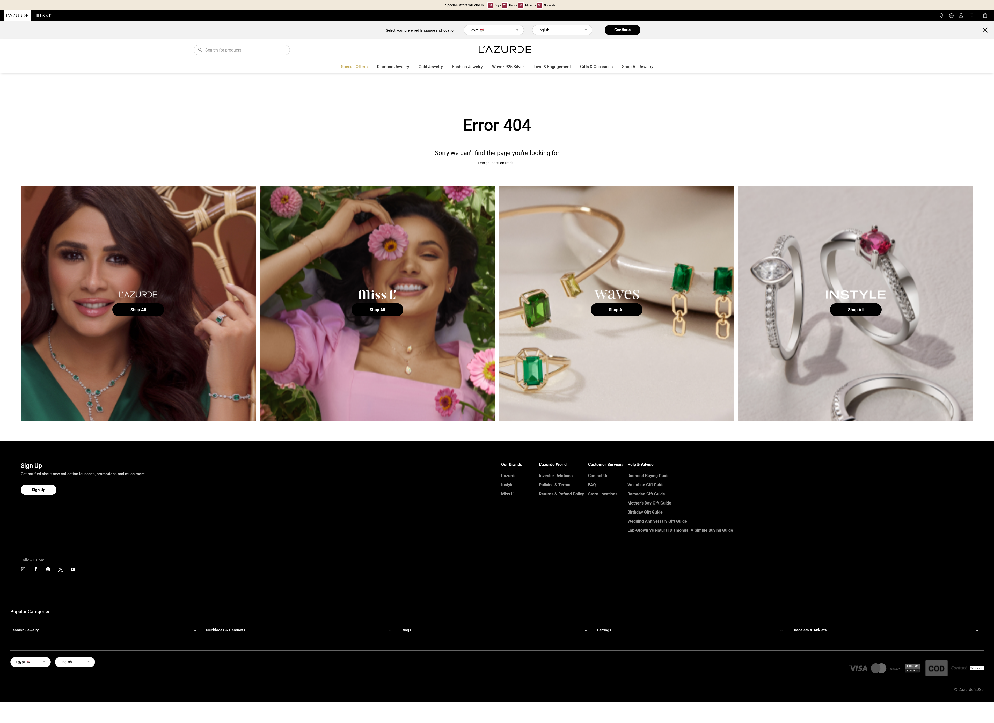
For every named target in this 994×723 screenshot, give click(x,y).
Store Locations (602, 494)
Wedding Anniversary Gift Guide (657, 521)
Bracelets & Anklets (810, 630)
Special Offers (354, 66)
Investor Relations (556, 475)
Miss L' (507, 494)
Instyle (507, 484)
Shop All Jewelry (637, 66)
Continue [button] (622, 29)
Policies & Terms (554, 484)
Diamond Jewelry (393, 66)
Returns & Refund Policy (561, 494)
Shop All (138, 309)
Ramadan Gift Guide (646, 494)
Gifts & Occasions (596, 66)
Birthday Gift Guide (645, 512)
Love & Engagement (552, 66)
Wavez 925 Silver (508, 66)
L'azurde (509, 475)
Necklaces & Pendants (225, 630)
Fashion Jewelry (467, 66)
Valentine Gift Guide (646, 484)
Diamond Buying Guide (648, 475)
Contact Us (598, 475)
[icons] (23, 570)
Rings (406, 630)
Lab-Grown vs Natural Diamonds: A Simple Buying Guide (680, 530)
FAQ (592, 484)
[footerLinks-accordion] (106, 630)
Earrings (604, 630)
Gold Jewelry (431, 66)
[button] (138, 309)
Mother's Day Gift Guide (649, 503)
